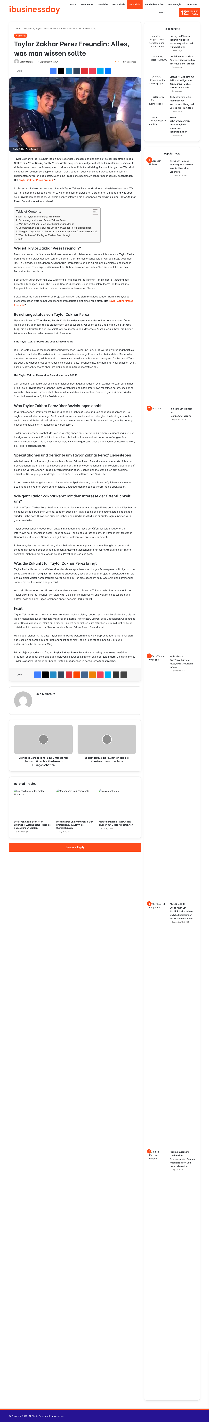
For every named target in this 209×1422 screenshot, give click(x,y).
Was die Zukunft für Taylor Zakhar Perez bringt (44, 235)
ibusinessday (57, 1416)
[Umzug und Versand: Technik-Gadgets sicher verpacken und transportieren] (158, 43)
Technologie (174, 4)
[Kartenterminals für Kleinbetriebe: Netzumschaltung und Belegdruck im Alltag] (158, 104)
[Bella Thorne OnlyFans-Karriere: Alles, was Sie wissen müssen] (158, 777)
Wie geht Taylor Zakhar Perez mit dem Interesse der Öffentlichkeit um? (57, 231)
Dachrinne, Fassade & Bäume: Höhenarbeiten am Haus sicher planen (182, 59)
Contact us (192, 4)
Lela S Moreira (26, 62)
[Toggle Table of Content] (93, 212)
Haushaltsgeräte (154, 4)
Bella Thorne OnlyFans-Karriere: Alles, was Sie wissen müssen (181, 661)
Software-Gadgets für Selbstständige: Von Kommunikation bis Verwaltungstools (182, 82)
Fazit (20, 238)
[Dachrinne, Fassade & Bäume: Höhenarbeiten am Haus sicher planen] (158, 64)
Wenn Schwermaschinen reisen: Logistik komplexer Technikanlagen (180, 124)
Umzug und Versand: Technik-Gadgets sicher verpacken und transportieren (181, 41)
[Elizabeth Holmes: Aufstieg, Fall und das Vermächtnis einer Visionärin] (158, 282)
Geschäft (103, 4)
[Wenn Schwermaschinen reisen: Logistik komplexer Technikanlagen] (158, 125)
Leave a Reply (75, 847)
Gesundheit (119, 4)
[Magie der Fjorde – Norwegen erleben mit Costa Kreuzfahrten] (117, 803)
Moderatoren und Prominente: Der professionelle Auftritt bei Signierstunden (74, 824)
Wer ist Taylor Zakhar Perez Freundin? (39, 216)
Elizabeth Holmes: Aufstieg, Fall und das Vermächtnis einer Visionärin (181, 166)
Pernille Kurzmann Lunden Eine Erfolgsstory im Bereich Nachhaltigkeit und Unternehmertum (182, 1159)
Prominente (87, 4)
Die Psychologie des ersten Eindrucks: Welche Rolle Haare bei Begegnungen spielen (32, 824)
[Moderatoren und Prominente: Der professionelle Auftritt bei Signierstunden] (75, 803)
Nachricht (134, 4)
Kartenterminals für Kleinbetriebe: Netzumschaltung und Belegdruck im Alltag (182, 102)
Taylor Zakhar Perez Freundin (36, 180)
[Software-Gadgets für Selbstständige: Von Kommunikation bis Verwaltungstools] (158, 84)
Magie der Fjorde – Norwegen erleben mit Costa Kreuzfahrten (116, 823)
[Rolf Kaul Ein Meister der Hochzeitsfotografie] (158, 529)
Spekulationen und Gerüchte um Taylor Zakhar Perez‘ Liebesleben (55, 227)
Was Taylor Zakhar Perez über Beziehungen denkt (46, 224)
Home (73, 4)
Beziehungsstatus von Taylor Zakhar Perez (42, 220)
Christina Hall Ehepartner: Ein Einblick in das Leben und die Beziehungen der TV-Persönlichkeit (181, 911)
